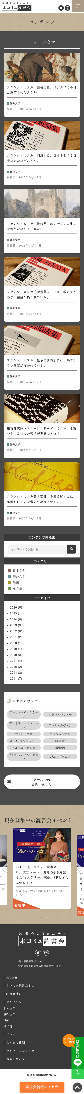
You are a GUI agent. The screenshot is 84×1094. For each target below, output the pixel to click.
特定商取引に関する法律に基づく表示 (40, 965)
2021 (17, 637)
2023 (17, 625)
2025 (17, 613)
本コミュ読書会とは (20, 985)
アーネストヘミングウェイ (23, 725)
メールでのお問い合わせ (42, 781)
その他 (17, 588)
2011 (16, 678)
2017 (16, 660)
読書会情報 (14, 994)
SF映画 (60, 747)
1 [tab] (37, 917)
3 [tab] (47, 917)
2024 (16, 619)
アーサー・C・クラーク (24, 714)
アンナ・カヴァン (60, 725)
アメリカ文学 (24, 734)
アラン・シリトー (60, 714)
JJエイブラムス (60, 756)
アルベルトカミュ (24, 747)
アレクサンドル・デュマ (23, 756)
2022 (17, 631)
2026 (17, 607)
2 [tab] (42, 917)
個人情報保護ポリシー (31, 961)
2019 (17, 649)
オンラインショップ (20, 1051)
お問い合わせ (15, 1059)
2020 (17, 643)
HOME (11, 977)
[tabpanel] (42, 870)
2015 (16, 666)
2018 (17, 655)
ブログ (11, 1034)
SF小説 (60, 741)
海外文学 (19, 576)
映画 (16, 582)
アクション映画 (60, 734)
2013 (16, 672)
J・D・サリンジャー (24, 741)
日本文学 (19, 570)
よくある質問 (15, 1042)
